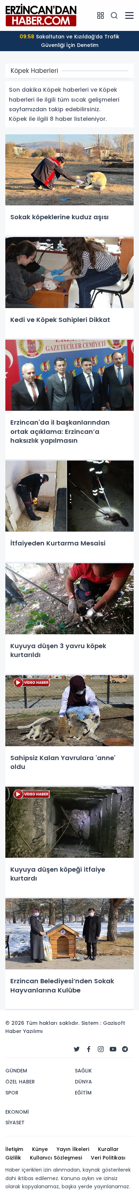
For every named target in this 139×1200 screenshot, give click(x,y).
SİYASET (15, 1122)
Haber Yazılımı (24, 1031)
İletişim (14, 1149)
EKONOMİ (17, 1111)
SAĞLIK (83, 1070)
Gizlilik (13, 1157)
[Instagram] (100, 1049)
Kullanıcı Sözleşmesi (56, 1157)
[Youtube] (113, 1049)
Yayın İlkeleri (73, 1149)
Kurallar (108, 1149)
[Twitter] (76, 1049)
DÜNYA (83, 1081)
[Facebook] (88, 1049)
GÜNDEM (16, 1070)
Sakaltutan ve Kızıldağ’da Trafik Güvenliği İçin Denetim (69, 41)
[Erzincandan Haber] (41, 14)
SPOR (12, 1092)
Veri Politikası (108, 1157)
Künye (40, 1149)
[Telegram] (125, 1049)
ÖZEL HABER (20, 1081)
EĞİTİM (83, 1092)
